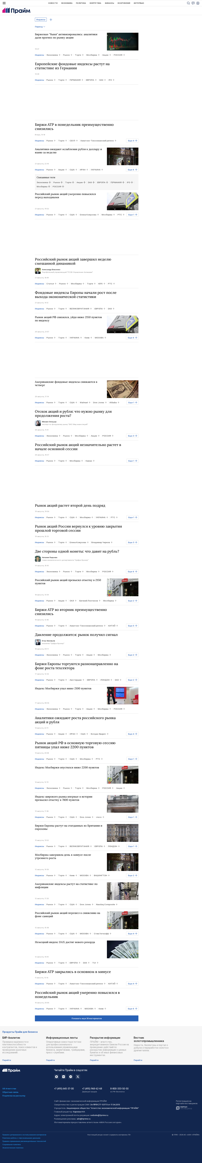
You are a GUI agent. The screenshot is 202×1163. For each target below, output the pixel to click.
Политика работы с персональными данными (21, 1138)
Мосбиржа (42, 186)
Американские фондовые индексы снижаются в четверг (66, 383)
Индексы (40, 19)
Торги (68, 182)
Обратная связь (10, 1092)
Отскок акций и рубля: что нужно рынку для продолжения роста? (73, 413)
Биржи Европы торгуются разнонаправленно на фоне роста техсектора (76, 666)
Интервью (139, 3)
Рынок (56, 182)
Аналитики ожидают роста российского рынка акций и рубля (75, 720)
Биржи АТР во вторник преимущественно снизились (71, 612)
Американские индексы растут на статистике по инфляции (66, 885)
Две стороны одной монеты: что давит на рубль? (77, 551)
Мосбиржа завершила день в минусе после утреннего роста (63, 856)
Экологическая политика (12, 1148)
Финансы (109, 3)
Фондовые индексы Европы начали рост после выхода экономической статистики (76, 295)
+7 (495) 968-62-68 (92, 1090)
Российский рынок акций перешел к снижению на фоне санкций (67, 914)
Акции (80, 182)
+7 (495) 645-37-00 (64, 1088)
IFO (128, 182)
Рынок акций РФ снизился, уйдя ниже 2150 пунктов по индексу (68, 319)
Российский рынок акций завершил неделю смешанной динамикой (73, 261)
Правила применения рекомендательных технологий (24, 1141)
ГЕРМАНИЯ (116, 182)
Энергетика (95, 3)
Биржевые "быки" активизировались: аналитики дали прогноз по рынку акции (66, 36)
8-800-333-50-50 (119, 1090)
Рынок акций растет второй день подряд (70, 505)
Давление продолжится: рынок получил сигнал (76, 635)
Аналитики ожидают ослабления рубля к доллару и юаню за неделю (68, 151)
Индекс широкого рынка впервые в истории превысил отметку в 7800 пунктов (63, 798)
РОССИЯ (57, 186)
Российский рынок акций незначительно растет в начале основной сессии (78, 447)
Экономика (66, 3)
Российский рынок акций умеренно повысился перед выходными (65, 195)
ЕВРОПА (101, 182)
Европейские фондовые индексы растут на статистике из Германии (72, 66)
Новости (53, 3)
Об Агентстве (9, 1088)
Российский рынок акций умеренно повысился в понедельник (77, 995)
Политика (81, 3)
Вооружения (124, 3)
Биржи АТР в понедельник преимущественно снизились (74, 127)
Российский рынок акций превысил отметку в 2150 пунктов (68, 581)
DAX (90, 182)
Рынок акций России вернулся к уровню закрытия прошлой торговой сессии (78, 528)
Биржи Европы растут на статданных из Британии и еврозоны (68, 827)
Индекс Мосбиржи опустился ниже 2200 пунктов (67, 767)
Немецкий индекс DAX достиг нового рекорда (65, 942)
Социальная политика (11, 1144)
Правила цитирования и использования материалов (24, 1135)
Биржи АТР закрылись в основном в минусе (73, 972)
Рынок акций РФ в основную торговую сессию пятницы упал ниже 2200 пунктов (75, 745)
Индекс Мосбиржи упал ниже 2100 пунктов (63, 688)
